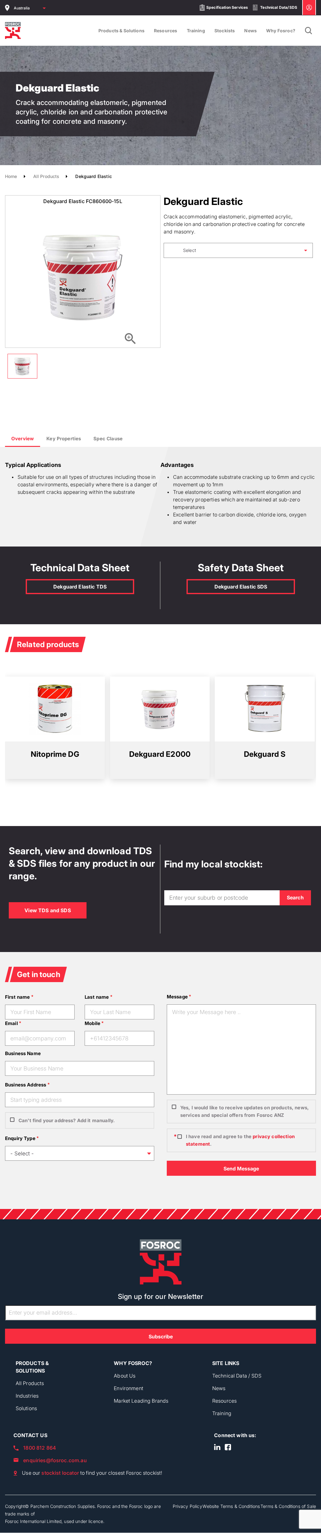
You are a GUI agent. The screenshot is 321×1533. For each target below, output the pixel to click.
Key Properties (63, 439)
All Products (46, 176)
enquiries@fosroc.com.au (55, 1460)
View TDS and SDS (47, 910)
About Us (124, 1376)
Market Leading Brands (141, 1401)
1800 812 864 (39, 1448)
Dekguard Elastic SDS (240, 586)
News (250, 30)
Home (11, 176)
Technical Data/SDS (278, 7)
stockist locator (60, 1473)
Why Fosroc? (280, 30)
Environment (128, 1388)
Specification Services (227, 7)
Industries (27, 1396)
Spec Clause (108, 439)
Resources (165, 30)
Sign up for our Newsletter (160, 1296)
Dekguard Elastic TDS (80, 586)
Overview (22, 439)
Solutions (26, 1408)
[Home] (13, 30)
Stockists (224, 30)
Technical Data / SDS (236, 1376)
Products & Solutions (121, 30)
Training (196, 30)
